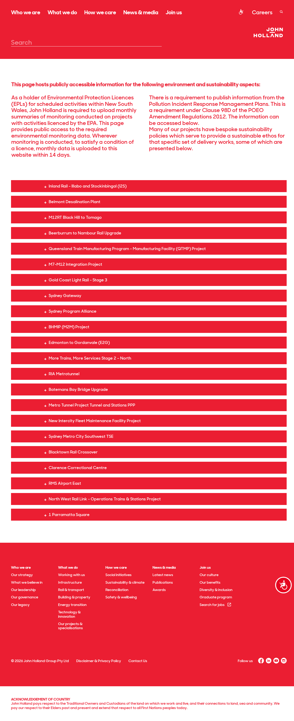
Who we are (25, 12)
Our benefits (210, 582)
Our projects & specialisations (70, 625)
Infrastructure (70, 582)
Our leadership (23, 589)
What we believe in (26, 582)
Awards (159, 589)
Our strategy (22, 574)
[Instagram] (284, 660)
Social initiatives (118, 574)
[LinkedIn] (268, 660)
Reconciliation (116, 589)
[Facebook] (261, 660)
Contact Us (137, 660)
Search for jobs (212, 604)
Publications (163, 582)
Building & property (74, 597)
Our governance (24, 597)
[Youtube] (276, 660)
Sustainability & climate (124, 582)
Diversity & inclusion (216, 589)
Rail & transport (71, 589)
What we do (62, 12)
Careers (262, 12)
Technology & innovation (69, 614)
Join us (174, 12)
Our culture (209, 574)
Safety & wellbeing (121, 597)
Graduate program (216, 597)
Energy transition (72, 604)
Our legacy (20, 604)
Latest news (163, 574)
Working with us (71, 574)
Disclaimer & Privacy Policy (98, 660)
